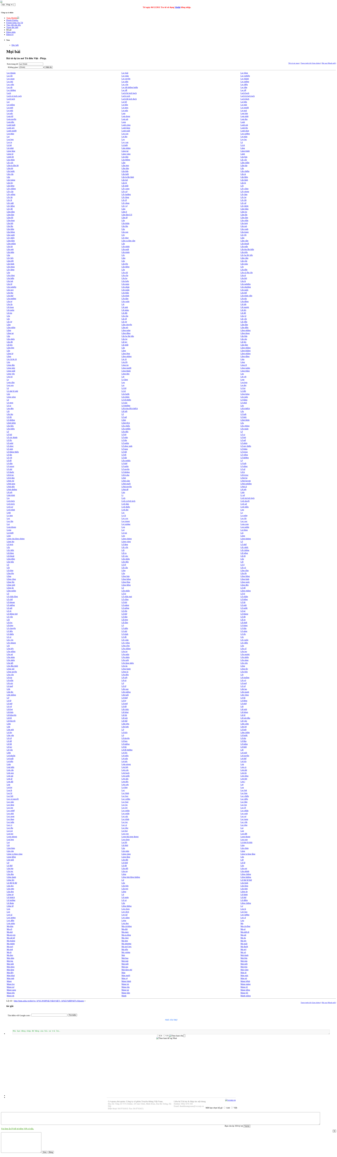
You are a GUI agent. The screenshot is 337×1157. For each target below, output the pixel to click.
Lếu (242, 411)
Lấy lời (243, 200)
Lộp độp (125, 675)
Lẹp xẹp (10, 385)
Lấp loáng (11, 180)
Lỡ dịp (243, 738)
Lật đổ (243, 313)
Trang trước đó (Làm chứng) (311, 63)
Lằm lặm (10, 348)
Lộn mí (10, 654)
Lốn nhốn (126, 559)
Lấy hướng (126, 194)
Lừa (242, 865)
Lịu (123, 513)
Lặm (242, 359)
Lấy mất (10, 203)
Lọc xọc (244, 521)
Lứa (242, 857)
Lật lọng (10, 307)
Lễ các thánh (12, 437)
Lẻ (8, 388)
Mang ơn (10, 996)
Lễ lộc (9, 440)
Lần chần (244, 220)
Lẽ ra (9, 405)
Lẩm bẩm (11, 241)
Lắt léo (243, 342)
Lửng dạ (244, 891)
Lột (242, 675)
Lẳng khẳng (246, 351)
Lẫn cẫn (244, 261)
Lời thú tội (11, 721)
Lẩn (123, 243)
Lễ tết (124, 455)
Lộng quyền (12, 672)
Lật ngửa (10, 310)
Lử (123, 880)
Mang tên (11, 993)
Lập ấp (10, 304)
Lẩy (123, 255)
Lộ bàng (244, 625)
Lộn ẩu (124, 666)
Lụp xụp (244, 839)
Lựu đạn (125, 923)
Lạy (123, 139)
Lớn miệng (126, 692)
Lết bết (124, 411)
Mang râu (126, 987)
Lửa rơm (10, 889)
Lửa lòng (244, 886)
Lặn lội (124, 362)
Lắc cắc (244, 319)
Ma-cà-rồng (245, 926)
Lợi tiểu (10, 761)
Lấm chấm (245, 162)
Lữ (123, 894)
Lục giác (10, 802)
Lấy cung (125, 189)
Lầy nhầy (11, 238)
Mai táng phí (127, 970)
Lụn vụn (125, 834)
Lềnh (124, 420)
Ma (242, 923)
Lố (242, 541)
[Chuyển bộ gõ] (1, 2)
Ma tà (9, 952)
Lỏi (242, 533)
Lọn (123, 527)
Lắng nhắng (246, 330)
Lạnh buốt (11, 125)
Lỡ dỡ (9, 741)
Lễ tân (9, 455)
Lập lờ (9, 284)
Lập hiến (10, 278)
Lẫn (123, 261)
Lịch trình (11, 510)
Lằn (123, 348)
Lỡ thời (244, 747)
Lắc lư (124, 322)
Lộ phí (124, 631)
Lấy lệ (124, 200)
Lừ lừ (243, 863)
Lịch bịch (11, 501)
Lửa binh (244, 883)
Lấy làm (244, 194)
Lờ (8, 698)
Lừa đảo (10, 874)
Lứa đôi (125, 860)
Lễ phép (244, 443)
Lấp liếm (244, 177)
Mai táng (10, 970)
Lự (242, 906)
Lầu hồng (11, 232)
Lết (8, 411)
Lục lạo (244, 805)
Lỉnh (242, 492)
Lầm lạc (244, 212)
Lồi (8, 567)
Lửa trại (125, 889)
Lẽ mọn (10, 403)
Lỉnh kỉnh (11, 495)
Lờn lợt (244, 727)
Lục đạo (244, 825)
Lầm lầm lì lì (127, 215)
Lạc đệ (243, 90)
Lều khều (11, 429)
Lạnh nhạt (245, 131)
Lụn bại (10, 834)
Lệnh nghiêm (246, 484)
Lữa (123, 903)
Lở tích (124, 732)
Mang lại (125, 984)
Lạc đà (9, 87)
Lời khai (125, 712)
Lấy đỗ (10, 209)
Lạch (9, 93)
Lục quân (125, 813)
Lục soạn (10, 816)
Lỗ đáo (124, 617)
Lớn (8, 689)
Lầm (123, 209)
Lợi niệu (125, 756)
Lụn (242, 831)
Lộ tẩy (243, 634)
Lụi (242, 828)
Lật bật (243, 304)
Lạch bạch (245, 93)
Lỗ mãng (125, 605)
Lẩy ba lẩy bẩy (247, 255)
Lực (8, 912)
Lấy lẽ (9, 200)
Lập (8, 272)
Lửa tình (244, 889)
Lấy (242, 186)
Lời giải (244, 709)
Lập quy (10, 290)
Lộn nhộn (245, 657)
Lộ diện (125, 628)
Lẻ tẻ (124, 391)
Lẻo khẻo (125, 397)
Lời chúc (125, 709)
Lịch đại (125, 510)
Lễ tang (125, 449)
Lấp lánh (244, 180)
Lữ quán (125, 897)
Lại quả (244, 110)
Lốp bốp (10, 562)
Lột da (9, 677)
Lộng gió (10, 669)
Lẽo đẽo (10, 408)
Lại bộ (124, 102)
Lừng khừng (246, 877)
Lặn (8, 362)
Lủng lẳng (126, 857)
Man (123, 972)
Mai (123, 955)
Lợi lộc (124, 753)
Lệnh (124, 478)
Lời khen (244, 712)
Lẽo (242, 405)
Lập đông (245, 301)
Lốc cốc (125, 547)
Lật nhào (125, 310)
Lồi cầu (125, 567)
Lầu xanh (11, 235)
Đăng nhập (11, 32)
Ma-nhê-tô (245, 932)
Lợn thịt (244, 779)
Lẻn (8, 394)
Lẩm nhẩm (11, 243)
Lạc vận (125, 84)
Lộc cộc (10, 640)
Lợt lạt (9, 787)
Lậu (8, 316)
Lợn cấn (10, 770)
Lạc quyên (126, 79)
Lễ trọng (244, 452)
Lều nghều (126, 429)
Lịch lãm (125, 504)
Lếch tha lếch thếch (130, 408)
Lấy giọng (245, 191)
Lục (123, 790)
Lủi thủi (125, 845)
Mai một (244, 964)
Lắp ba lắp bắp (128, 336)
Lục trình (125, 819)
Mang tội (244, 993)
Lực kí (9, 915)
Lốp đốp (125, 562)
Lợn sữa (125, 779)
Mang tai (125, 990)
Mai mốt (125, 964)
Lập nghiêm (246, 284)
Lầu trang (245, 232)
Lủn (123, 848)
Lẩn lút (10, 246)
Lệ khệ (124, 463)
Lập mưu (125, 284)
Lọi (8, 524)
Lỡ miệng (126, 744)
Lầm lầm (10, 215)
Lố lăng (125, 544)
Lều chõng (245, 426)
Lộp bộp (244, 672)
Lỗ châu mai (127, 596)
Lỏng (243, 536)
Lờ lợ (124, 701)
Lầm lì (124, 212)
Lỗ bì (243, 594)
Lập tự (9, 301)
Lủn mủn (125, 851)
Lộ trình (125, 634)
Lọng (9, 530)
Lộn (242, 646)
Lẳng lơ (10, 353)
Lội (8, 646)
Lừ (8, 863)
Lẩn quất (125, 249)
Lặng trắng (245, 371)
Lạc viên (10, 84)
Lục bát (244, 790)
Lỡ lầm (243, 741)
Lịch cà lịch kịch (128, 501)
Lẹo (123, 382)
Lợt (242, 784)
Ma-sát (243, 935)
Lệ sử (243, 469)
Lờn (8, 727)
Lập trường (11, 298)
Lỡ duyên (126, 738)
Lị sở (243, 495)
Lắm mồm (11, 327)
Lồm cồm (245, 570)
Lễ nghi (10, 443)
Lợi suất (10, 758)
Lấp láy (10, 183)
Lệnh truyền (127, 486)
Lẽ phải (244, 403)
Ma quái (244, 944)
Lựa (8, 909)
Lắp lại (124, 339)
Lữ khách (11, 897)
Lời (242, 706)
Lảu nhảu (11, 160)
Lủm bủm (11, 848)
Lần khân (125, 223)
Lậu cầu (125, 316)
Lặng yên (11, 374)
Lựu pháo (11, 923)
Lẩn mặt (10, 249)
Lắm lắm (244, 324)
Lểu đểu (125, 432)
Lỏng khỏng (246, 539)
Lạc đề (124, 90)
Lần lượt (244, 223)
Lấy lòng (125, 197)
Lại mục (125, 108)
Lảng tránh (245, 151)
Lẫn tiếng (125, 267)
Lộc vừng (126, 643)
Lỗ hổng (244, 599)
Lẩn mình (126, 246)
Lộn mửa (125, 654)
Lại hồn (125, 105)
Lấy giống (11, 194)
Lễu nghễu (126, 460)
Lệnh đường (12, 489)
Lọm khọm (11, 527)
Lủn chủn (245, 848)
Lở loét (243, 729)
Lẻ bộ (124, 388)
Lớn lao (244, 689)
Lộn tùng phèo (128, 663)
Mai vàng (244, 970)
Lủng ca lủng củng (14, 854)
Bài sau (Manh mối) (329, 63)
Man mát (10, 978)
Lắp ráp (244, 339)
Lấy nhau (125, 203)
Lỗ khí (124, 602)
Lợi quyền (245, 756)
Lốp (242, 559)
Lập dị (243, 275)
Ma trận (125, 949)
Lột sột (124, 677)
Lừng (124, 874)
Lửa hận (125, 886)
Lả (242, 142)
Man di (243, 972)
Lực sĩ (243, 918)
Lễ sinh (10, 449)
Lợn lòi (244, 773)
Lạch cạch (126, 96)
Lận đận (244, 270)
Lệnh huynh (246, 481)
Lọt (123, 530)
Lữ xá (124, 900)
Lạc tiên (125, 81)
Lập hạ (124, 278)
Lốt (242, 562)
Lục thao (10, 819)
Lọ (242, 513)
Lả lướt (125, 145)
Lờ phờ (244, 703)
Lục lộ (243, 808)
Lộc (242, 637)
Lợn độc (125, 782)
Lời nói (125, 718)
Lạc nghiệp (245, 76)
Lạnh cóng (126, 125)
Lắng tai (10, 333)
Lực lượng (11, 918)
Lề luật (243, 414)
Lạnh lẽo (244, 128)
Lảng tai (125, 151)
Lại (8, 102)
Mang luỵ (11, 984)
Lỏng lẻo (10, 541)
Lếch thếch (245, 408)
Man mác (244, 975)
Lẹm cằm (10, 382)
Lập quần (125, 290)
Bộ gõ (8, 30)
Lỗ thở (124, 614)
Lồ (8, 565)
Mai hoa (125, 958)
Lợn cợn (125, 770)
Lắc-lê (124, 319)
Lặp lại (10, 377)
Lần (123, 220)
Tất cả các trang (293, 63)
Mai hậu (244, 958)
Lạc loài (125, 73)
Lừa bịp (10, 868)
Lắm (9, 324)
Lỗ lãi (243, 602)
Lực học (244, 912)
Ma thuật (244, 946)
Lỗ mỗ (9, 608)
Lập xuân (125, 301)
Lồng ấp (10, 588)
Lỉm (123, 492)
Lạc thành (245, 79)
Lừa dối (125, 868)
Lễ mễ (243, 440)
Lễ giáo (125, 437)
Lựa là (243, 909)
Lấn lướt (125, 174)
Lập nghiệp (11, 287)
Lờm (9, 724)
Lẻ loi (243, 388)
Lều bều (10, 426)
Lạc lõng (244, 73)
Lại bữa (244, 102)
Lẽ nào (124, 403)
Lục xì (124, 825)
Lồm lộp (10, 573)
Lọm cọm (245, 524)
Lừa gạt (244, 868)
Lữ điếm (244, 900)
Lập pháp (125, 287)
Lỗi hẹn (125, 620)
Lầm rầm (244, 217)
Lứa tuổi (10, 860)
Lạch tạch (11, 99)
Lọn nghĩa (245, 527)
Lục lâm (244, 802)
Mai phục (11, 967)
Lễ (242, 432)
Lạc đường (11, 90)
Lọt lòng (244, 530)
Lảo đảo (125, 157)
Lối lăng (10, 553)
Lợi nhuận (11, 756)
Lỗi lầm (125, 622)
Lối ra (124, 553)
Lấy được (245, 206)
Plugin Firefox (12, 20)
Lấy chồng (11, 189)
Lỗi (8, 620)
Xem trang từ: (12, 64)
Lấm (123, 162)
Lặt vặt (243, 377)
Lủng (243, 851)
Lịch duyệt (245, 501)
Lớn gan (125, 689)
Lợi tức (125, 761)
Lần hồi (10, 223)
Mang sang (11, 990)
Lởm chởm (245, 732)
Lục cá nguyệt (13, 799)
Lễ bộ (124, 434)
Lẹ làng (125, 379)
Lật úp (9, 313)
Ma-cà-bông (127, 926)
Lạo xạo (125, 134)
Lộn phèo (11, 660)
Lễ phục (10, 446)
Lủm (242, 845)
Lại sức (10, 113)
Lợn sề (9, 779)
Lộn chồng (126, 648)
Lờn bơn (125, 727)
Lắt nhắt (125, 345)
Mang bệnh (245, 981)
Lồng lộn (10, 582)
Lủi (8, 845)
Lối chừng (245, 550)
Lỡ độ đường (127, 750)
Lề (123, 414)
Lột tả (124, 680)
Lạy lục (244, 139)
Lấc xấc (10, 162)
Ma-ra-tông (126, 935)
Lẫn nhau (11, 267)
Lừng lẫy (10, 880)
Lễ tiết (124, 452)
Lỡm (9, 753)
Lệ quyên (125, 469)
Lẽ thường (126, 405)
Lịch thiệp (126, 507)
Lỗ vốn (10, 617)
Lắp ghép (11, 339)
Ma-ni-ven (11, 935)
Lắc (8, 319)
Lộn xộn (244, 663)
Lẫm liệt (10, 261)
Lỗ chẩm (244, 596)
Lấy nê (243, 203)
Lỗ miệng (11, 605)
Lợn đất (10, 782)
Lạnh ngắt (126, 131)
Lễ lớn (124, 440)
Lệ (242, 460)
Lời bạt (10, 709)
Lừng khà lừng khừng (131, 877)
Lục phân (244, 810)
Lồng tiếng (126, 585)
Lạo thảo (10, 134)
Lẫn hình (10, 264)
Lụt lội (124, 842)
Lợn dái (244, 770)
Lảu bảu (244, 157)
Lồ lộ (124, 565)
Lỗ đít (243, 617)
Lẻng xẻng (11, 397)
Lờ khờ (125, 698)
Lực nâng (126, 918)
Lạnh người (11, 131)
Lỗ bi (124, 594)
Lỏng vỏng (126, 541)
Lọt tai (124, 533)
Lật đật (124, 313)
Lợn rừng (244, 776)
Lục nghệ (11, 810)
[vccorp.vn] (230, 1100)
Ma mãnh (11, 944)
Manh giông (246, 996)
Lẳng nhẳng (246, 353)
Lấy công (244, 189)
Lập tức (244, 298)
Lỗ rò (9, 611)
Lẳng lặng (126, 353)
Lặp (242, 374)
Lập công (11, 275)
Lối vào (125, 556)
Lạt (8, 136)
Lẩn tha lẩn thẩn (247, 249)
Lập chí (125, 272)
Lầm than (11, 220)
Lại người (245, 108)
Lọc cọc (125, 518)
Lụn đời (244, 834)
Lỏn (123, 536)
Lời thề (124, 721)
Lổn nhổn (126, 591)
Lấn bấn (125, 171)
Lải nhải (10, 148)
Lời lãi (124, 715)
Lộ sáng (244, 631)
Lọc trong (126, 521)
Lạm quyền (11, 119)
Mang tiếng (245, 990)
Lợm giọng (126, 764)
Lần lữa (125, 226)
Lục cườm (126, 799)
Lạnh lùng (126, 128)
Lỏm (9, 536)
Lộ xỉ (9, 637)
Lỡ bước (244, 735)
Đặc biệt (15, 45)
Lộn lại (124, 651)
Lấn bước (11, 171)
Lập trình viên (246, 296)
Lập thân (125, 293)
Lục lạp (10, 808)
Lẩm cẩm (244, 241)
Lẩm (242, 238)
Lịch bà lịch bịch (247, 498)
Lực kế (124, 915)
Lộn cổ (243, 648)
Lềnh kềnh (11, 423)
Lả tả (243, 145)
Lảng (243, 148)
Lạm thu (244, 119)
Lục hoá (125, 802)
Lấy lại (243, 197)
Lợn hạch (125, 773)
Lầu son (125, 232)
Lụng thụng (245, 837)
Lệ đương (126, 472)
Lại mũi (244, 105)
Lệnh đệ (125, 489)
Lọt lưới (10, 533)
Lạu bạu (10, 139)
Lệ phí (9, 469)
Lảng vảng (126, 154)
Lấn (242, 168)
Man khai (11, 975)
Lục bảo (244, 793)
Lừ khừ (125, 863)
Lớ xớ (243, 686)
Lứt (242, 860)
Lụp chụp (126, 839)
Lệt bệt (243, 489)
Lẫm (123, 258)
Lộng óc (125, 672)
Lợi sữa (125, 758)
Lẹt (123, 385)
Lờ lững (244, 701)
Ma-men (125, 932)
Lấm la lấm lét (13, 165)
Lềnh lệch (126, 423)
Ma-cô (9, 929)
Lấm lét (10, 168)
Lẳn (8, 351)
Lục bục (125, 796)
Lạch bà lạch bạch (129, 93)
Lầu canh (244, 229)
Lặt (123, 377)
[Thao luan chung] (177, 1036)
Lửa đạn (10, 891)
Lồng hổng (126, 579)
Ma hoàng (11, 941)
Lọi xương (126, 524)
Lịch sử (244, 504)
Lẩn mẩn (244, 246)
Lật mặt (125, 307)
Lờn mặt (10, 729)
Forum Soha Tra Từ (14, 23)
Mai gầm (10, 958)
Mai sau (125, 967)
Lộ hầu (243, 628)
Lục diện (244, 799)
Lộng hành (126, 669)
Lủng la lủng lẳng (248, 854)
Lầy (123, 235)
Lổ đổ (243, 588)
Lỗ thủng (244, 614)
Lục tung (244, 819)
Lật (123, 304)
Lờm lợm (125, 724)
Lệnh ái (244, 486)
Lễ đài (124, 458)
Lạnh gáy (11, 128)
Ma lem (125, 941)
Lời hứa (10, 712)
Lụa (242, 787)
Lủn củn (10, 851)
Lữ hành (244, 894)
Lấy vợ (124, 206)
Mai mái (125, 961)
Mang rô (244, 987)
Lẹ (8, 379)
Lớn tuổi (125, 695)
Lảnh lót (10, 157)
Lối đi (243, 556)
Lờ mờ (9, 703)
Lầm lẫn (244, 215)
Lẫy (242, 267)
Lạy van (125, 142)
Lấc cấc (244, 160)
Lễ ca (243, 434)
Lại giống (11, 105)
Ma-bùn (10, 926)
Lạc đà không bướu (130, 87)
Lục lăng (10, 805)
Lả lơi (9, 145)
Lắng (9, 330)
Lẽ (8, 400)
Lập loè (10, 281)
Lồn (123, 573)
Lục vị (9, 825)
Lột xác (10, 683)
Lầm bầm (244, 209)
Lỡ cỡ (9, 738)
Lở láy (9, 732)
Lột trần (10, 680)
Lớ (123, 683)
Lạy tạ (9, 142)
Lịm (242, 510)
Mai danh (244, 955)
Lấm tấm (125, 168)
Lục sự (243, 816)
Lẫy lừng (10, 270)
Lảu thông (126, 160)
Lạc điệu (244, 84)
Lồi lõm (10, 570)
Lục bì (9, 793)
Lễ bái (9, 434)
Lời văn (244, 721)
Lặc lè (124, 359)
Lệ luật (243, 463)
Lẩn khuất (245, 243)
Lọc (8, 518)
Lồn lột (244, 573)
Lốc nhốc (244, 547)
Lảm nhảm (126, 148)
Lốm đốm (11, 559)
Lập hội (244, 278)
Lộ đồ (124, 637)
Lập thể (244, 293)
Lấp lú (243, 183)
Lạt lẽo (124, 136)
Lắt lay (124, 342)
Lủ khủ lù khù (246, 842)
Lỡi (242, 750)
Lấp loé (125, 180)
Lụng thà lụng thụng (130, 837)
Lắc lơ (9, 322)
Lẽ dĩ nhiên (126, 400)
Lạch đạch (245, 99)
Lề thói (243, 417)
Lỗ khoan (11, 602)
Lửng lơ (10, 894)
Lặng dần (11, 365)
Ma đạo (10, 955)
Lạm (123, 113)
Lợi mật (244, 753)
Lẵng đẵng (245, 356)
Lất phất (125, 186)
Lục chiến (245, 796)
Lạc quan (10, 79)
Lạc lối (10, 76)
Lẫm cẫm (244, 258)
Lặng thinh (126, 371)
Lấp (8, 177)
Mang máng (246, 984)
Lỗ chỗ (10, 599)
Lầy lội (243, 235)
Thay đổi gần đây (13, 25)
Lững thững (127, 906)
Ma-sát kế (11, 938)
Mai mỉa (244, 961)
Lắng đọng (245, 333)
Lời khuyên (11, 715)
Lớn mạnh (245, 692)
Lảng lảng (11, 151)
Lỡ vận (10, 750)
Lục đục (125, 828)
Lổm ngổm (11, 591)
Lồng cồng (11, 579)
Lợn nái (10, 776)
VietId (177, 7)
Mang (9, 981)
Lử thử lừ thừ (246, 880)
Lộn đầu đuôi (12, 666)
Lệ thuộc (10, 472)
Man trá (244, 978)
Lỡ (123, 735)
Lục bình (125, 793)
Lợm (9, 764)
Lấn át (243, 174)
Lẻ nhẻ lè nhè (12, 391)
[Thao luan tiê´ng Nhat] (166, 1038)
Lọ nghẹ (244, 515)
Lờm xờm (245, 724)
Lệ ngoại (10, 466)
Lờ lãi (243, 698)
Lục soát (244, 813)
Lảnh (243, 154)
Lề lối (9, 417)
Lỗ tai (243, 611)
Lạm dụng (126, 116)
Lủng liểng (11, 857)
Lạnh (243, 122)
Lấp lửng (10, 186)
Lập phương (246, 287)
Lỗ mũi (244, 605)
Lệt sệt (9, 492)
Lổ (123, 588)
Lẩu (8, 255)
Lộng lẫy (244, 669)
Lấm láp (244, 165)
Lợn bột (125, 767)
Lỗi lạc (10, 622)
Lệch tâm (10, 478)
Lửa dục (10, 886)
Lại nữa (125, 110)
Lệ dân (10, 463)
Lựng (124, 920)
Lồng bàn (126, 576)
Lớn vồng (245, 695)
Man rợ (125, 978)
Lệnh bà (244, 478)
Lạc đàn (244, 87)
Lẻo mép (244, 397)
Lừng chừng (246, 874)
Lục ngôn (126, 810)
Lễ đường (245, 458)
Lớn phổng (11, 695)
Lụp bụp (10, 839)
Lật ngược (245, 307)
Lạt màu (244, 136)
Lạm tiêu (10, 122)
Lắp (8, 336)
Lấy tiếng (11, 206)
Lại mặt (10, 108)
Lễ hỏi (243, 437)
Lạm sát (125, 119)
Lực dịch (125, 912)
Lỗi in (243, 620)
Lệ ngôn (125, 466)
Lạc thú (10, 81)
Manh (124, 996)
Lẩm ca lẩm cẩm (128, 241)
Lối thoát (10, 556)
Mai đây (10, 972)
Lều (242, 423)
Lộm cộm (126, 646)
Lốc (8, 547)
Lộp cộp (10, 675)
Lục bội (10, 796)
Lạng (124, 122)
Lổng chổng (246, 591)
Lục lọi (124, 808)
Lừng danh (11, 877)
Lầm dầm (11, 212)
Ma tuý (243, 949)
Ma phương (126, 944)
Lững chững (246, 903)
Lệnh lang (11, 484)
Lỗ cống (125, 599)
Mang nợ (10, 987)
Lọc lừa (10, 521)
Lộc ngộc (244, 640)
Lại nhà (10, 110)
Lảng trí (10, 154)
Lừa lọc (10, 871)
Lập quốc (244, 290)
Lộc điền (244, 643)
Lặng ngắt (11, 371)
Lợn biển (10, 767)
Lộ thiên (10, 634)
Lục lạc (125, 805)
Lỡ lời (9, 744)
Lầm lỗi (10, 217)
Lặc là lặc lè (12, 359)
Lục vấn (244, 822)
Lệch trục (244, 475)
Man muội (126, 975)
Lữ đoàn (10, 903)
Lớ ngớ (244, 683)
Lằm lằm (244, 345)
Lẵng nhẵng (127, 356)
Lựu (242, 920)
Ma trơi (10, 949)
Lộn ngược (245, 654)
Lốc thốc (10, 550)
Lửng (124, 891)
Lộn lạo (244, 651)
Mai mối (10, 964)
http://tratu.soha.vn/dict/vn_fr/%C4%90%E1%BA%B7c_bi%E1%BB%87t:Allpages (49, 1001)
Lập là (243, 281)
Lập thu (10, 293)
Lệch (243, 472)
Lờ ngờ (125, 703)
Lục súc (125, 816)
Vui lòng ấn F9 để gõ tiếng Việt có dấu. (17, 1129)
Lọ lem (10, 515)
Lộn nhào (11, 657)
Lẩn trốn (244, 252)
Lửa (123, 883)
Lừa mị (125, 871)
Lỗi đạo (10, 625)
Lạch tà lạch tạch (248, 96)
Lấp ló (124, 183)
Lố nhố (244, 544)
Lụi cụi (10, 831)
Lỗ (8, 594)
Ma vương (126, 952)
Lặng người (126, 368)
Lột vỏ (243, 680)
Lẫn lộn (125, 264)
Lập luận (125, 281)
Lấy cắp (10, 191)
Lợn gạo (10, 773)
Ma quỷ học (127, 946)
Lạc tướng (245, 81)
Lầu (123, 229)
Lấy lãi (10, 197)
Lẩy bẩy (10, 258)
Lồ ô (242, 565)
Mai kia (10, 961)
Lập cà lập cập (247, 272)
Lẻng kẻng (245, 394)
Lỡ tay (9, 747)
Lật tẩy (243, 310)
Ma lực (243, 941)
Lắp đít (10, 342)
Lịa (8, 498)
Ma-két (10, 932)
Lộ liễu (10, 631)
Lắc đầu (244, 322)
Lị (122, 495)
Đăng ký (10, 34)
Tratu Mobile (11, 18)
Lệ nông (244, 466)
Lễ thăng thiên (13, 452)
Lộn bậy (10, 648)
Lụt (8, 842)
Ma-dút (125, 929)
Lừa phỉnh (245, 871)
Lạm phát (244, 116)
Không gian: (13, 67)
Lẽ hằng (244, 400)
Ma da (243, 938)
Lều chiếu (126, 426)
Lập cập (125, 275)
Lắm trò (125, 327)
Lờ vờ (9, 706)
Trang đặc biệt (12, 27)
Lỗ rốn (124, 611)
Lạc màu (125, 76)
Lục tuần (10, 822)
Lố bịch (10, 544)
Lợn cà (243, 767)
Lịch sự (10, 507)
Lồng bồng (245, 576)
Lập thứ (10, 296)
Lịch (123, 498)
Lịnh (9, 513)
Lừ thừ (10, 865)
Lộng (243, 666)
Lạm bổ (10, 116)
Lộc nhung (11, 643)
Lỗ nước (244, 608)
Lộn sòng (244, 660)
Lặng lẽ (244, 365)
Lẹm (242, 379)
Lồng (9, 576)
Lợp (8, 784)
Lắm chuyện (127, 324)
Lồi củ (243, 567)
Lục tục (125, 822)
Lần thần (10, 229)
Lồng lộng (126, 582)
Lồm (123, 570)
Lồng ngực (245, 582)
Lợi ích (243, 761)
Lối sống (244, 553)
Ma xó (243, 952)
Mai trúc (244, 967)
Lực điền (10, 920)
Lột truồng (245, 677)
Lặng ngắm (245, 368)
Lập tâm (125, 298)
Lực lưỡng (245, 915)
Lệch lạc (10, 475)
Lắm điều (244, 327)
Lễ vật (9, 458)
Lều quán (244, 429)
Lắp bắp (244, 336)
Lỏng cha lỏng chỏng (15, 539)
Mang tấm (126, 993)
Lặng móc (11, 368)
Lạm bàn (244, 113)
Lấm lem (125, 165)
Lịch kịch (11, 504)
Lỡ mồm (244, 744)
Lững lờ (10, 906)
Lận (123, 270)
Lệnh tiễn (11, 486)
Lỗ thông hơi (12, 614)
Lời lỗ (9, 718)
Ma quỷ (10, 946)
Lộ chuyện (11, 628)
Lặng (243, 362)
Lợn (242, 764)
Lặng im (125, 365)
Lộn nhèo (126, 657)
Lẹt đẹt (243, 385)
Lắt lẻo (10, 345)
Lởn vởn (10, 735)
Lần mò (244, 226)
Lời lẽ (243, 715)
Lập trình (125, 296)
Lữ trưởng (11, 900)
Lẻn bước (126, 394)
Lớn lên (10, 692)
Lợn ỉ (243, 782)
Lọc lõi (243, 518)
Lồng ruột (11, 585)
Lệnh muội (126, 484)
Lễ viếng (244, 455)
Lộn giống (11, 651)
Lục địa (10, 828)
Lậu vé (243, 316)
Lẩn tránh (126, 252)
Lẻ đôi (243, 391)
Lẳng (124, 351)
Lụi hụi (125, 831)
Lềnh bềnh (245, 420)
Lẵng (9, 356)
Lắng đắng (126, 333)
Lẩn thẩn (10, 252)
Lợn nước (126, 776)
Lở (123, 729)
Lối (123, 550)
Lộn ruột (125, 660)
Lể (8, 432)
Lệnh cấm (126, 481)
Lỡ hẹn (124, 741)
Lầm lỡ (124, 217)
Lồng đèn (245, 585)
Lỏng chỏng (127, 539)
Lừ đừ (124, 865)
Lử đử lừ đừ (12, 883)
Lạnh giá (244, 125)
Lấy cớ (124, 191)
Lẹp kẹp (244, 382)
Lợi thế (243, 758)
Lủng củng (126, 854)
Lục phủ (10, 813)
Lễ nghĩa (125, 443)
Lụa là (9, 790)
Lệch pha (125, 475)
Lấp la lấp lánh (128, 177)
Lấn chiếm (245, 171)
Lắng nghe (126, 330)
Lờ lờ (9, 701)
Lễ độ (9, 460)
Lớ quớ (10, 686)
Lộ (123, 625)
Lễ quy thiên (246, 446)
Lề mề (124, 417)
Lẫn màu (244, 264)
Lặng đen (125, 374)
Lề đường (11, 420)
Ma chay (125, 938)
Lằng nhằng (246, 348)
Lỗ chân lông (12, 596)
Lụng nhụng (12, 837)
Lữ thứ (243, 897)
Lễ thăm (244, 449)
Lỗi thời (244, 622)
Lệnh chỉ (10, 481)
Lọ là (124, 515)
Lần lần (10, 226)
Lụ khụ (125, 787)
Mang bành (126, 981)
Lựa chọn (126, 909)
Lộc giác (125, 640)
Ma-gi (243, 929)
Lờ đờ (124, 706)
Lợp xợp (125, 784)
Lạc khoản (11, 73)
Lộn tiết (10, 663)
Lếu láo (10, 414)
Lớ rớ (124, 686)
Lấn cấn (10, 174)
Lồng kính (245, 579)
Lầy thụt (125, 238)
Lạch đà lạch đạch (129, 99)
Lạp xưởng (245, 134)
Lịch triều (245, 507)
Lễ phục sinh (127, 446)
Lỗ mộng (125, 608)
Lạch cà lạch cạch (14, 96)
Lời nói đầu (245, 718)
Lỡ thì (124, 747)
